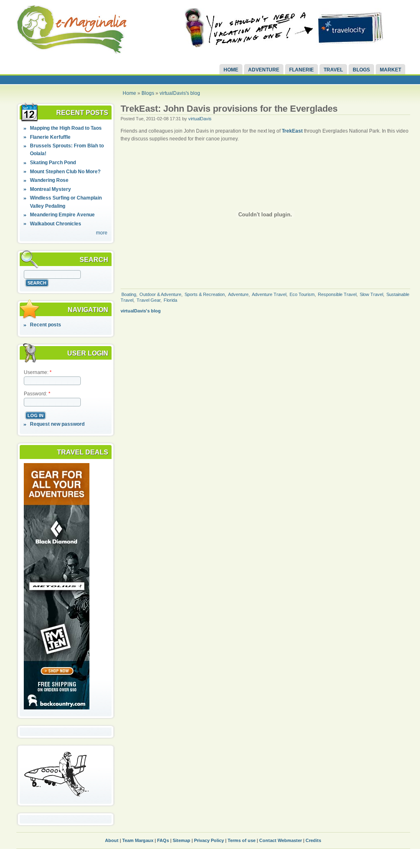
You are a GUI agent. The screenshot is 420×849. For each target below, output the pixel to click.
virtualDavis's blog (180, 93)
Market (390, 70)
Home (231, 70)
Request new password (57, 424)
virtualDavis (200, 118)
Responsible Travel (337, 294)
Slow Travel (371, 294)
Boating (128, 294)
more (101, 233)
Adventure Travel (269, 294)
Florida (170, 300)
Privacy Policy (209, 840)
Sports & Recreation (205, 294)
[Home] (71, 52)
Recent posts (45, 325)
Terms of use (242, 840)
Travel (333, 70)
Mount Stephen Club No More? (65, 171)
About (112, 840)
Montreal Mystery (50, 189)
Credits (313, 840)
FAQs (163, 840)
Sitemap (181, 840)
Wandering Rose (49, 180)
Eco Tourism (302, 294)
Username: (38, 372)
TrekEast (292, 131)
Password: (37, 394)
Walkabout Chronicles (55, 224)
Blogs (361, 70)
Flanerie (301, 70)
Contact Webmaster (280, 840)
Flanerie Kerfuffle (50, 137)
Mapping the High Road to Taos (66, 128)
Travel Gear (148, 300)
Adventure (263, 70)
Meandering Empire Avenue (62, 215)
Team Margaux (137, 840)
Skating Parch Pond (53, 162)
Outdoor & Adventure (160, 294)
